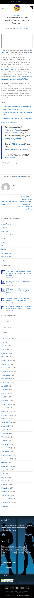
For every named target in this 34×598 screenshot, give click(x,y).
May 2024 (4, 437)
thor (26, 552)
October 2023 (6, 462)
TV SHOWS (5, 575)
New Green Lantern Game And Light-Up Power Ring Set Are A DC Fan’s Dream (19, 307)
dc (24, 546)
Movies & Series (6, 246)
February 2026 (6, 360)
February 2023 (6, 491)
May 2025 (4, 393)
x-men (3, 555)
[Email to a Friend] (18, 169)
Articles (17, 15)
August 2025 (5, 382)
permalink (17, 178)
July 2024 (4, 429)
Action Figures (6, 224)
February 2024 (6, 448)
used (30, 552)
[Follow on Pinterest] (16, 534)
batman (4, 546)
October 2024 (6, 419)
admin (26, 28)
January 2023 (5, 495)
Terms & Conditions (17, 592)
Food (3, 238)
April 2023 (4, 484)
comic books (19, 546)
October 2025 (6, 375)
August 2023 (5, 470)
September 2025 (6, 379)
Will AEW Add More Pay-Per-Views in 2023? (17, 118)
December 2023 (6, 455)
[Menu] (2, 7)
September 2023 (6, 466)
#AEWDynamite (17, 144)
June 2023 (4, 477)
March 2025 (5, 400)
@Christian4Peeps (12, 130)
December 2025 (6, 368)
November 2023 (6, 459)
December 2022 (6, 499)
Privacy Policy (23, 591)
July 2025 (4, 386)
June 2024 (4, 433)
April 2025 (4, 397)
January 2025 (5, 408)
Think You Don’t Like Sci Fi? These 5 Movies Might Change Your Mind (17, 299)
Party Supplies (6, 253)
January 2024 (5, 451)
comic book (11, 546)
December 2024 (6, 411)
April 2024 (4, 440)
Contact (14, 591)
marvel (14, 552)
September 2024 (6, 422)
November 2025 (6, 371)
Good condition (18, 549)
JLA (9, 552)
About (8, 591)
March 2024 (5, 444)
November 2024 (6, 415)
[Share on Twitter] (15, 169)
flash (11, 549)
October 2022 (6, 506)
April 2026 (4, 353)
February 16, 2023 (12, 158)
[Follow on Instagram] (6, 534)
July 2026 (4, 342)
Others (3, 249)
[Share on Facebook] (11, 169)
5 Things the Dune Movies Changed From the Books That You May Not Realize (17, 290)
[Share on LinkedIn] (25, 169)
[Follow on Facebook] (3, 534)
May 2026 (4, 349)
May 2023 (4, 480)
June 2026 (4, 346)
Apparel (4, 227)
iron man (4, 552)
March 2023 (5, 488)
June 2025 (4, 389)
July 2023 (4, 473)
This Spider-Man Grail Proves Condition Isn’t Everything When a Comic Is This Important (19, 273)
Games (3, 242)
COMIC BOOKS (6, 568)
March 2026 (5, 357)
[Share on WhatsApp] (8, 169)
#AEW (15, 133)
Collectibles (5, 231)
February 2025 (6, 404)
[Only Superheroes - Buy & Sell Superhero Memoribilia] (17, 8)
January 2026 (5, 364)
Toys (2, 260)
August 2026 (5, 338)
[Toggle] (32, 235)
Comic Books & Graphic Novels (11, 235)
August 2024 (5, 426)
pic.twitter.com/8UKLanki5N (16, 150)
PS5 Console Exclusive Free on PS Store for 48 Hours (19, 282)
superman (20, 552)
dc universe (5, 549)
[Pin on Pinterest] (22, 169)
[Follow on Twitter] (10, 534)
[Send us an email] (13, 534)
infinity (26, 549)
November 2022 (6, 502)
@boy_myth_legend (13, 138)
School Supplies (6, 257)
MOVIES (4, 571)
